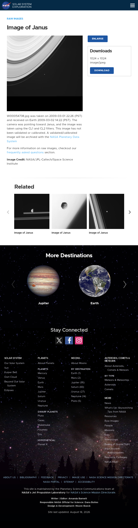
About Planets (46, 363)
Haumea (42, 429)
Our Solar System (14, 363)
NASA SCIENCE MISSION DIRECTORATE (111, 477)
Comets (109, 389)
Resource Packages (116, 457)
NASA (4, 5)
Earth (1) (76, 373)
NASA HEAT (111, 462)
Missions (109, 430)
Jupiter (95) (78, 382)
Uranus (42, 401)
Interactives (111, 439)
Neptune (43, 405)
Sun (6, 368)
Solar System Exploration (20, 5)
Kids (107, 435)
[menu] (132, 5)
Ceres (41, 420)
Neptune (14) (78, 396)
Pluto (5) (76, 401)
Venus (41, 378)
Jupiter (43, 303)
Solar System (13, 358)
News (108, 403)
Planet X (42, 444)
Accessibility (86, 482)
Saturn (41, 396)
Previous (8, 212)
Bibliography (28, 477)
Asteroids (110, 384)
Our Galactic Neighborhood (20, 14)
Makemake (44, 425)
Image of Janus (23, 233)
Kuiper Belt (10, 372)
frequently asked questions (25, 152)
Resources (111, 416)
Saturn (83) (77, 387)
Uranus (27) (78, 391)
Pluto (41, 416)
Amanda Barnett (77, 499)
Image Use (78, 477)
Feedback (47, 477)
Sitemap (69, 482)
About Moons (79, 363)
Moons (75, 358)
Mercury (42, 373)
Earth (95, 303)
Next (130, 212)
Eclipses (9, 390)
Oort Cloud (10, 377)
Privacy (63, 477)
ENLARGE (97, 39)
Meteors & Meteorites (117, 380)
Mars (40, 387)
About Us (9, 477)
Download (101, 70)
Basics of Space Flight (117, 444)
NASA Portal (51, 482)
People (109, 425)
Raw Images (15, 19)
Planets (43, 358)
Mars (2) (76, 378)
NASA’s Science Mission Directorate (93, 492)
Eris (40, 434)
